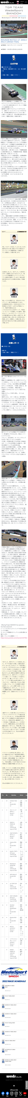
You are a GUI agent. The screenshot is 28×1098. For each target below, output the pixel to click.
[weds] (3, 1093)
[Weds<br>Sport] (7, 1093)
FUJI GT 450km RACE (10, 996)
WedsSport (7, 1096)
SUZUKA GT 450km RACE (10, 1031)
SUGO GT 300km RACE (10, 1040)
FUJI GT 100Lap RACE (10, 1022)
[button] (26, 2)
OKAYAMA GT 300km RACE (9, 986)
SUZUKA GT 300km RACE (10, 1005)
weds (3, 1095)
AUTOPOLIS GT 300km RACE (10, 1050)
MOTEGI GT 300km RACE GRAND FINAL (10, 1060)
